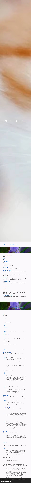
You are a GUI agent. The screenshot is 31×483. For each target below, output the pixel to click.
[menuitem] (12, 2)
